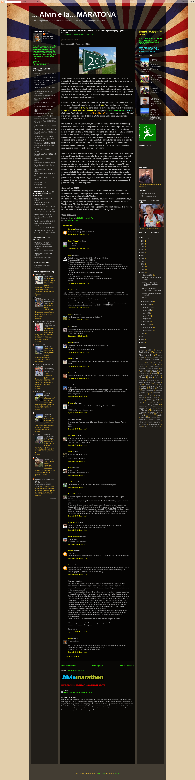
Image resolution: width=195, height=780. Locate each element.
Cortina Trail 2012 (40, 182)
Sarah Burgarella (74, 536)
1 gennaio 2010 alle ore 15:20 (77, 487)
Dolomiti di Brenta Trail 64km (43, 107)
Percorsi (149, 399)
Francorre (71, 403)
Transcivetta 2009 (40, 187)
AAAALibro (144, 352)
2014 (143, 258)
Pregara (147, 402)
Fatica (160, 371)
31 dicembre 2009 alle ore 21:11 (78, 366)
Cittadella (143, 364)
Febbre (142, 373)
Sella (150, 415)
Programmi (141, 404)
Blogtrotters (156, 359)
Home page (97, 666)
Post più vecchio (126, 666)
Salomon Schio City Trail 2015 (44, 136)
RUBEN (141, 414)
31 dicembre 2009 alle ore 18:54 (78, 336)
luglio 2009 (146, 313)
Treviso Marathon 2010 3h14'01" (44, 212)
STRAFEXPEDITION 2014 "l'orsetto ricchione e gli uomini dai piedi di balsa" (156, 79)
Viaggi (140, 426)
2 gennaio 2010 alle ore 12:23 (77, 632)
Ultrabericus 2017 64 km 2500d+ (45, 96)
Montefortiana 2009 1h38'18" (43, 257)
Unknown (71, 229)
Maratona (143, 386)
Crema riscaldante (153, 368)
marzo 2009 (147, 324)
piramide (141, 401)
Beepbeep (149, 357)
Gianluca (141, 379)
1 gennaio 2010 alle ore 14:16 (77, 461)
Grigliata (157, 379)
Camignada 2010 (39, 185)
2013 (143, 261)
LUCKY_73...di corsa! (42, 434)
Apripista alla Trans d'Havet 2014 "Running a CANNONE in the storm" (155, 101)
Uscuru (37, 413)
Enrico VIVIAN (40, 345)
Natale (152, 394)
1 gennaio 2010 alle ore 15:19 (77, 475)
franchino (71, 373)
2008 (143, 334)
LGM (140, 384)
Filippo (37, 458)
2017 (143, 249)
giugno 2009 (147, 316)
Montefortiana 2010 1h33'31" (43, 251)
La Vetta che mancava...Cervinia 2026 (49, 325)
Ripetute (144, 410)
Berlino (156, 357)
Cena (154, 362)
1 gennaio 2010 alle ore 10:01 (77, 413)
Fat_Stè (70, 290)
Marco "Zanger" (73, 241)
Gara (150, 377)
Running (38, 298)
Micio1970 (71, 435)
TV (139, 424)
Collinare (141, 366)
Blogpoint (147, 359)
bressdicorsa (72, 522)
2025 (143, 241)
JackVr (158, 380)
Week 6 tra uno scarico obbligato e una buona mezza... (150, 284)
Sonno (160, 415)
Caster (148, 362)
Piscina (149, 401)
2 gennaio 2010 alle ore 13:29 (77, 652)
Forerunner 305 (146, 375)
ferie (148, 373)
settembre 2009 (148, 307)
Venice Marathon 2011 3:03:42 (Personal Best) (44, 203)
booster (141, 361)
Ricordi (160, 408)
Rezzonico (152, 408)
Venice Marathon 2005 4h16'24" (44, 233)
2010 (143, 270)
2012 (143, 264)
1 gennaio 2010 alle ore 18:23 (77, 544)
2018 (143, 247)
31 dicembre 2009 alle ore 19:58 (78, 352)
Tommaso (149, 421)
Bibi (161, 357)
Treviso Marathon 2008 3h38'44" (44, 221)
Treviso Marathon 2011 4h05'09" (44, 207)
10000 (150, 350)
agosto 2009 (147, 310)
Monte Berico (145, 392)
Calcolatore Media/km (147, 193)
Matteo (143, 388)
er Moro (71, 551)
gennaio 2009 (147, 330)
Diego (70, 451)
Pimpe (70, 342)
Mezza (159, 388)
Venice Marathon (154, 424)
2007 (143, 337)
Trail (158, 421)
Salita (152, 414)
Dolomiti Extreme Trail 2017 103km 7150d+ (43, 92)
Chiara (160, 362)
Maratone (152, 386)
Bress (147, 361)
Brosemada (156, 361)
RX (147, 414)
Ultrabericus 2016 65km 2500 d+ (45, 118)
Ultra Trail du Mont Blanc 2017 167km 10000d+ (44, 84)
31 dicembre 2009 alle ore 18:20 (78, 308)
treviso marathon (154, 423)
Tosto (70, 359)
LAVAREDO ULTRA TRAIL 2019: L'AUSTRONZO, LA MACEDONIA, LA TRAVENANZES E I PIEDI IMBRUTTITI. (150, 65)
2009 (143, 272)
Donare (148, 370)
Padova (141, 399)
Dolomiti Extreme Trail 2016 (43, 113)
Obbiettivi (141, 397)
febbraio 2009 (147, 327)
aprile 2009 (146, 321)
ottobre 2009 (147, 304)
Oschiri (155, 397)
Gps (150, 379)
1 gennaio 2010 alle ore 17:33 (77, 530)
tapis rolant (142, 419)
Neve (140, 395)
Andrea (142, 357)
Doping (154, 370)
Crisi (161, 368)
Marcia (160, 386)
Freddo (157, 375)
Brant (70, 255)
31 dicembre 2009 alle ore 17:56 (78, 249)
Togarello (141, 421)
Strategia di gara (155, 417)
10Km (158, 350)
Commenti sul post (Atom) (76, 670)
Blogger (116, 773)
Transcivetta (142, 422)
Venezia (144, 424)
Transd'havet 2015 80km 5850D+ (45, 129)
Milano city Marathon (147, 390)
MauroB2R (71, 494)
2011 (143, 267)
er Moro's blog (40, 391)
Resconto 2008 (143, 406)
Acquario (158, 352)
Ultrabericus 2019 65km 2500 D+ (45, 78)
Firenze (154, 373)
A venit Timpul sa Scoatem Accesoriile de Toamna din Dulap (43, 484)
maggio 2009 (147, 319)
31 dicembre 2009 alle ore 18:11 (78, 283)
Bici (141, 359)
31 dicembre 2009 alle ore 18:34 (78, 320)
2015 (143, 255)
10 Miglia (141, 350)
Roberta (152, 412)
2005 (143, 342)
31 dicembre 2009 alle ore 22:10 (78, 378)
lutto (156, 384)
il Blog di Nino (40, 275)
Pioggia (157, 399)
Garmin (157, 377)
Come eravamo (154, 366)
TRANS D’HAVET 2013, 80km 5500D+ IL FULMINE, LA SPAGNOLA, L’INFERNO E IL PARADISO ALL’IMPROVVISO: (150, 114)
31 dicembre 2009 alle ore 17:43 (78, 234)
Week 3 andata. (147, 298)
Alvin (70, 638)
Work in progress (148, 426)
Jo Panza (156, 382)
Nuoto (158, 395)
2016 (143, 252)
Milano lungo (159, 390)
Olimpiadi (148, 397)
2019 (143, 244)
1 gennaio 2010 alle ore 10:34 (77, 429)
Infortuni (141, 380)
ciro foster (71, 482)
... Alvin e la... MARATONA (74, 14)
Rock (158, 412)
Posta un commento (72, 656)
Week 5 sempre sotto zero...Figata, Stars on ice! (151, 289)
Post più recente (68, 666)
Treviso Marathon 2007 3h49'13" (44, 228)
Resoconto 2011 (143, 408)
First (161, 373)
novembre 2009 (148, 301)
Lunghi (147, 384)
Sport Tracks (145, 417)
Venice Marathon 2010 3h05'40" (44, 209)
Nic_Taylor (101, 773)
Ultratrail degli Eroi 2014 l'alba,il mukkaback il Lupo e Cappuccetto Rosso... (156, 90)
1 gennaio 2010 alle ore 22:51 (77, 574)
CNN (159, 364)
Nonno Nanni (149, 395)
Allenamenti (145, 355)
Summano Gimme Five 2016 (43, 116)
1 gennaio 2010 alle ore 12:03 (77, 445)
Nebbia (158, 394)
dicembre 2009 (148, 275)
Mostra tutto (53, 498)
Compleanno (142, 368)
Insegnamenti (150, 380)
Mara (160, 384)
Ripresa (143, 412)
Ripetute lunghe (157, 410)
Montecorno (156, 392)
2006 (143, 339)
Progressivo (153, 405)
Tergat (158, 419)
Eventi (148, 371)
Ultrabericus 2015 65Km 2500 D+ (45, 143)
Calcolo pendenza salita (148, 196)
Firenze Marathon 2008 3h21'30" (44, 214)
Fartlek (154, 372)
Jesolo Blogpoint (144, 382)
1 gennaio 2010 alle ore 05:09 (77, 396)
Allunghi (160, 355)
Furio (70, 326)
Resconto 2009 (73, 220)
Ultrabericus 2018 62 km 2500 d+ (45, 80)
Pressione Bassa (155, 402)
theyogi (70, 314)
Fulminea (142, 377)
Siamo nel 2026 (49, 459)
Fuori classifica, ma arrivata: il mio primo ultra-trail (49, 370)
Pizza (155, 401)
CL (151, 364)
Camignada (142, 362)
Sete (154, 415)
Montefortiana (143, 394)
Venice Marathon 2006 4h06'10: (44, 230)
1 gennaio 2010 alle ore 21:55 (77, 558)
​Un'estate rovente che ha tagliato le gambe (49, 301)
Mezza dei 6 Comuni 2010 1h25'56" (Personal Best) (42, 243)
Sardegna (159, 414)
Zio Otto (157, 426)
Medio (152, 388)
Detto (142, 370)
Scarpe (143, 416)
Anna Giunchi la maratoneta (45, 321)
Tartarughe (151, 419)
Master (70, 468)
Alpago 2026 (48, 346)
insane (70, 385)
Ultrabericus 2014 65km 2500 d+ (45, 162)
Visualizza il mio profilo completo (48, 37)
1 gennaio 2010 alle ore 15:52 (77, 516)
